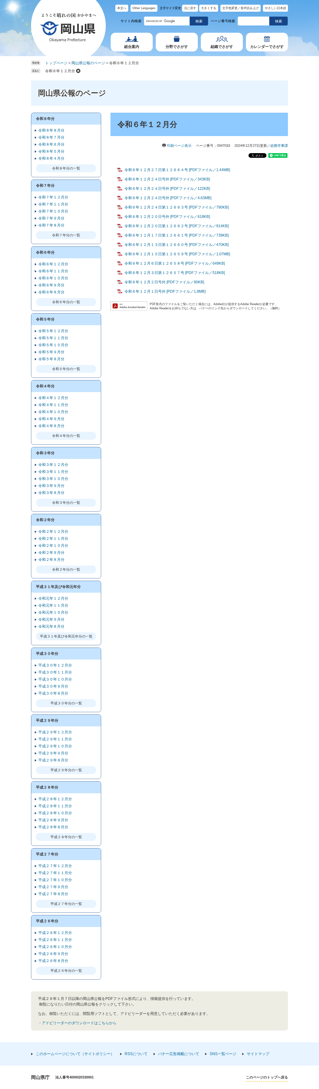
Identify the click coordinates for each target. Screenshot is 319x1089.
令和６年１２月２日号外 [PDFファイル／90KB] (164, 282)
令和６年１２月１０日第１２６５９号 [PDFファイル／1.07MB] (177, 254)
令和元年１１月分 (53, 605)
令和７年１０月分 (53, 211)
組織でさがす (222, 47)
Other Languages (144, 8)
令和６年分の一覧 (66, 302)
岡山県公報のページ (88, 63)
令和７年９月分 (51, 218)
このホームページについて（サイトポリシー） (75, 1054)
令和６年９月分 (51, 285)
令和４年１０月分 (53, 412)
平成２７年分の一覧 (66, 904)
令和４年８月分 (51, 426)
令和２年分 (45, 520)
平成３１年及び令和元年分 (58, 587)
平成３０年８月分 (53, 693)
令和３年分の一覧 (66, 503)
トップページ (56, 63)
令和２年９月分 (51, 553)
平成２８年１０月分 (55, 813)
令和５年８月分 (51, 359)
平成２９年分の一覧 (66, 770)
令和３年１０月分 (53, 479)
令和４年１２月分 (53, 398)
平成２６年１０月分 (55, 947)
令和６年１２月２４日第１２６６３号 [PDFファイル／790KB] (176, 207)
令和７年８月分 (51, 225)
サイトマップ (258, 1054)
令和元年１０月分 (53, 612)
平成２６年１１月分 (55, 940)
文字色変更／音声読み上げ (240, 8)
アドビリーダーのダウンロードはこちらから (79, 1023)
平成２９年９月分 (53, 753)
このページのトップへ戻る (267, 1077)
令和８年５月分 (51, 151)
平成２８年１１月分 (55, 806)
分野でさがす (177, 47)
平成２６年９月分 (53, 954)
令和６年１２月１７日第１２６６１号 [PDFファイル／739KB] (176, 235)
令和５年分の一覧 (66, 369)
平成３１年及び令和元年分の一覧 (66, 636)
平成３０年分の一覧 (66, 703)
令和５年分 (45, 319)
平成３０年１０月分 (55, 679)
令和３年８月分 (51, 493)
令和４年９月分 (51, 419)
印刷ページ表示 (179, 146)
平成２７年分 (47, 854)
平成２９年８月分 (53, 760)
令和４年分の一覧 (66, 436)
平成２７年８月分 (53, 894)
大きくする (208, 8)
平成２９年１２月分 (55, 732)
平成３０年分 (47, 654)
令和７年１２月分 (53, 197)
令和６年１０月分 (53, 278)
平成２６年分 (47, 921)
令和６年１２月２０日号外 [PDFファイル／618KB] (167, 217)
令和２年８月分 (51, 560)
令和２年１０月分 (53, 546)
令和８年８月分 (51, 130)
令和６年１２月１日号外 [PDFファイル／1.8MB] (165, 291)
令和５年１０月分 (53, 345)
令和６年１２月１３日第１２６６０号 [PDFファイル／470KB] (176, 245)
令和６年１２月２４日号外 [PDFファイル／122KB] (167, 189)
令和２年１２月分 (53, 532)
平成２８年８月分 (53, 827)
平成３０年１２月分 (55, 665)
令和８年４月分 (51, 158)
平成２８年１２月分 (55, 799)
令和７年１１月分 (53, 204)
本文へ (121, 8)
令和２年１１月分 (53, 539)
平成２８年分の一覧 (66, 837)
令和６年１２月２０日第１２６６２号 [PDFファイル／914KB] (176, 226)
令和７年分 (45, 186)
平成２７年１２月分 (55, 866)
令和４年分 (45, 386)
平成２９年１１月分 (55, 739)
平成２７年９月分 (53, 887)
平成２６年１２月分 (55, 933)
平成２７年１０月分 (55, 880)
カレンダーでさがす (267, 47)
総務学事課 (279, 146)
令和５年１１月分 (53, 338)
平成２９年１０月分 (55, 746)
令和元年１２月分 (53, 598)
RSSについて (136, 1054)
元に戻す (190, 8)
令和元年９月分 (51, 619)
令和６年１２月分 (60, 71)
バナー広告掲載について (178, 1054)
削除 (78, 71)
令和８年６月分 (51, 144)
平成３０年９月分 (53, 686)
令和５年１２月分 (53, 331)
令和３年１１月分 (53, 472)
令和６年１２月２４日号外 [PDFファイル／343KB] (167, 179)
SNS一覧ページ (223, 1054)
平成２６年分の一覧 (66, 971)
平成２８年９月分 (53, 820)
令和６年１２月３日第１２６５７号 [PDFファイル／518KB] (174, 273)
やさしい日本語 (275, 8)
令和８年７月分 (51, 137)
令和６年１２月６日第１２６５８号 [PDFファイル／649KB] (174, 263)
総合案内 (131, 47)
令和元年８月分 (51, 626)
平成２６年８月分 (53, 961)
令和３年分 (45, 453)
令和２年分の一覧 (66, 569)
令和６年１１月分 (53, 271)
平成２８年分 (47, 787)
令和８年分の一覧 (66, 168)
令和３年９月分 (51, 486)
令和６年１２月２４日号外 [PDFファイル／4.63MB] (167, 198)
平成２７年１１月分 (55, 873)
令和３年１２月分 (53, 465)
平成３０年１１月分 (55, 672)
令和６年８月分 (51, 292)
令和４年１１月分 (53, 405)
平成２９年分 (47, 720)
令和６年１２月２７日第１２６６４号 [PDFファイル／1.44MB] (177, 170)
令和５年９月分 (51, 352)
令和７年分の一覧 (66, 235)
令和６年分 (45, 252)
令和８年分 (45, 119)
